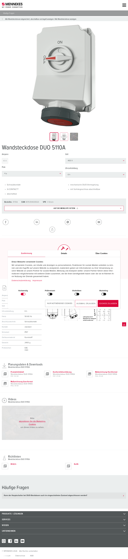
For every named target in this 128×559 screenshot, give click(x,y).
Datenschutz (20, 556)
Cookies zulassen (108, 303)
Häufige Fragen (8, 13)
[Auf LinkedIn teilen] (48, 222)
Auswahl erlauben (85, 303)
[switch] (50, 294)
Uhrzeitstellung (71, 168)
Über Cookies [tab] (102, 253)
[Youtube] (22, 541)
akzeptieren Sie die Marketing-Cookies (32, 422)
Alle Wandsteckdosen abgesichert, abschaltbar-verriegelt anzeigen (29, 19)
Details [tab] (64, 253)
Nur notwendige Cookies (59, 303)
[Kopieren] (64, 230)
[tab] (54, 137)
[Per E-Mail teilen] (111, 222)
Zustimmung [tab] (26, 253)
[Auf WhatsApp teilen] (79, 222)
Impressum (37, 280)
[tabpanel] (64, 76)
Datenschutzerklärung (21, 280)
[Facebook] (10, 541)
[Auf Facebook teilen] (17, 222)
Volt (66, 154)
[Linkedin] (16, 541)
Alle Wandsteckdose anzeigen (65, 19)
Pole (3, 167)
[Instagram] (4, 541)
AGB (32, 556)
